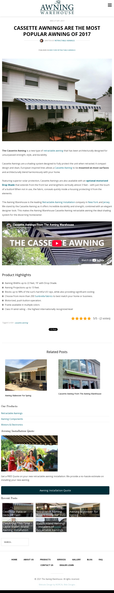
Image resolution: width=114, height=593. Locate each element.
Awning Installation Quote (55, 490)
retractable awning (53, 150)
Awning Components (12, 418)
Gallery (76, 559)
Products (45, 559)
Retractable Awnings (65, 40)
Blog (89, 559)
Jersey (106, 202)
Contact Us (46, 565)
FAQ (101, 559)
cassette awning (21, 322)
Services (61, 559)
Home (14, 559)
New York (93, 202)
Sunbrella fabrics (44, 296)
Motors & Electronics (12, 424)
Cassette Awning (63, 167)
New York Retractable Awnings (62, 50)
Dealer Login (67, 565)
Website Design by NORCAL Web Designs (57, 584)
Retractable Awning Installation (58, 202)
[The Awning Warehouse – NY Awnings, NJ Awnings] (57, 8)
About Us (29, 559)
